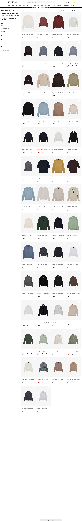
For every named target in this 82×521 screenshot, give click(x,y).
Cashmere (5, 31)
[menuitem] (9, 5)
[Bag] (74, 2)
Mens (10, 10)
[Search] (28, 2)
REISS (6, 10)
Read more (4, 19)
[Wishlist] (71, 2)
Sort (72, 10)
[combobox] (41, 2)
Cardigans (6, 28)
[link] (28, 34)
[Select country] (66, 2)
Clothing (15, 10)
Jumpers (5, 25)
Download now (47, 7)
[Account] (69, 2)
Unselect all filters (5, 50)
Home (2, 10)
